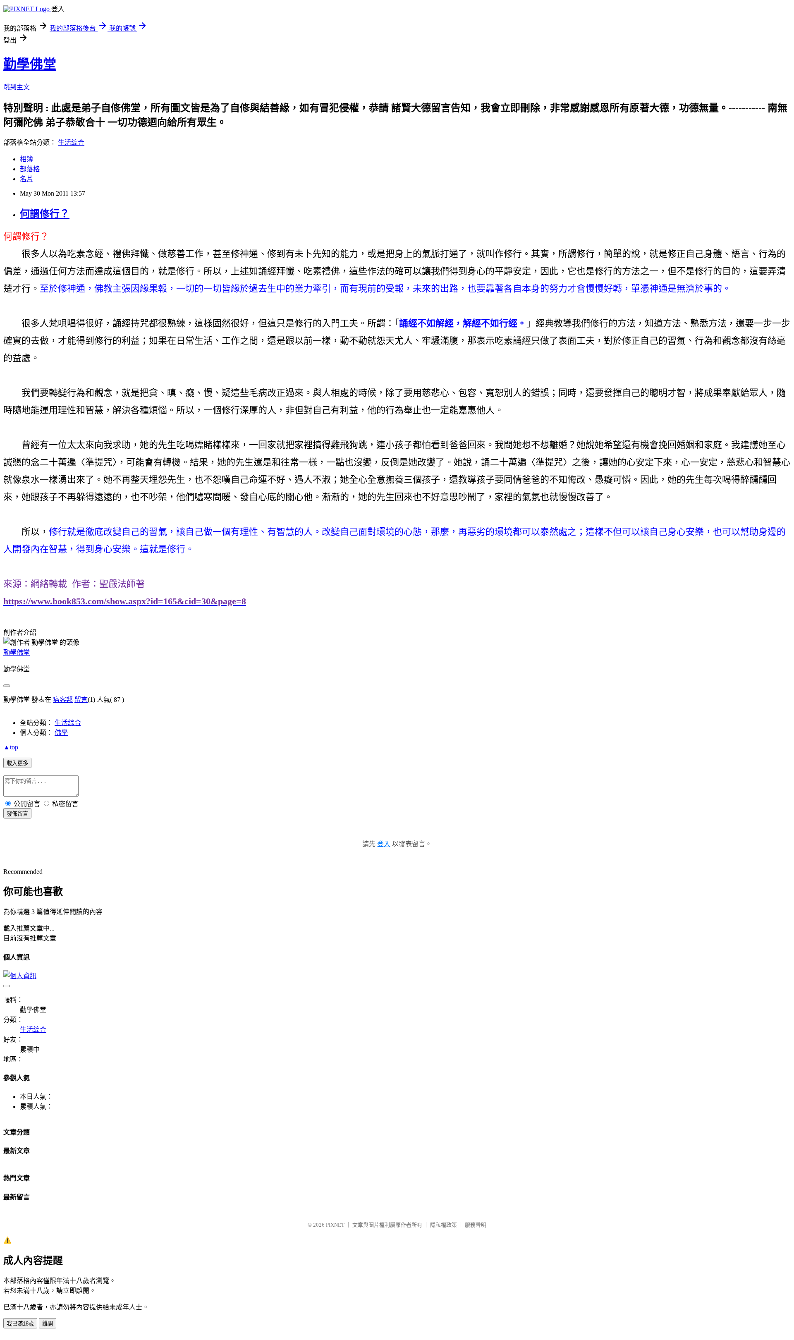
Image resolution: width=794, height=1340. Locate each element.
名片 (26, 178)
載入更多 (17, 763)
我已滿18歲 (20, 1324)
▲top (10, 747)
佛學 (61, 732)
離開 (47, 1324)
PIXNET (335, 1225)
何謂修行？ (44, 213)
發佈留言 (17, 814)
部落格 (30, 168)
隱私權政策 (443, 1225)
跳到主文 (16, 87)
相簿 (26, 159)
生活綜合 (71, 142)
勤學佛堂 (29, 64)
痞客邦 (63, 699)
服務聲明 (475, 1225)
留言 (81, 699)
